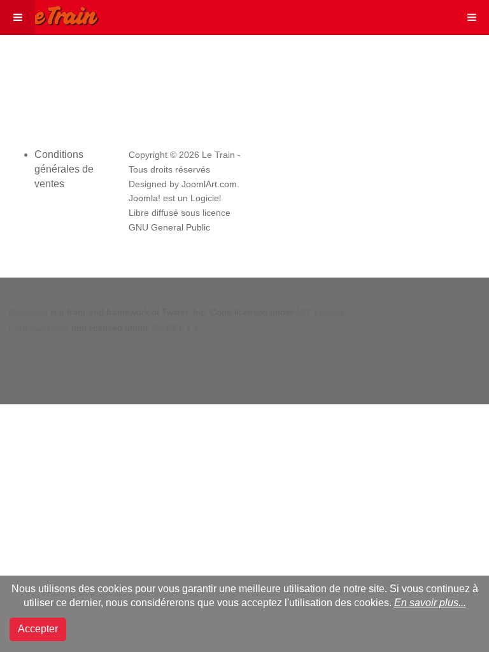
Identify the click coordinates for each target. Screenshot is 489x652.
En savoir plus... (430, 602)
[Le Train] (49, 13)
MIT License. (322, 312)
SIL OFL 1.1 (175, 328)
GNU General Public (169, 227)
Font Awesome (39, 328)
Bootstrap (28, 312)
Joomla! (144, 198)
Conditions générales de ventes (64, 169)
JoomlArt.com (209, 184)
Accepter (38, 628)
